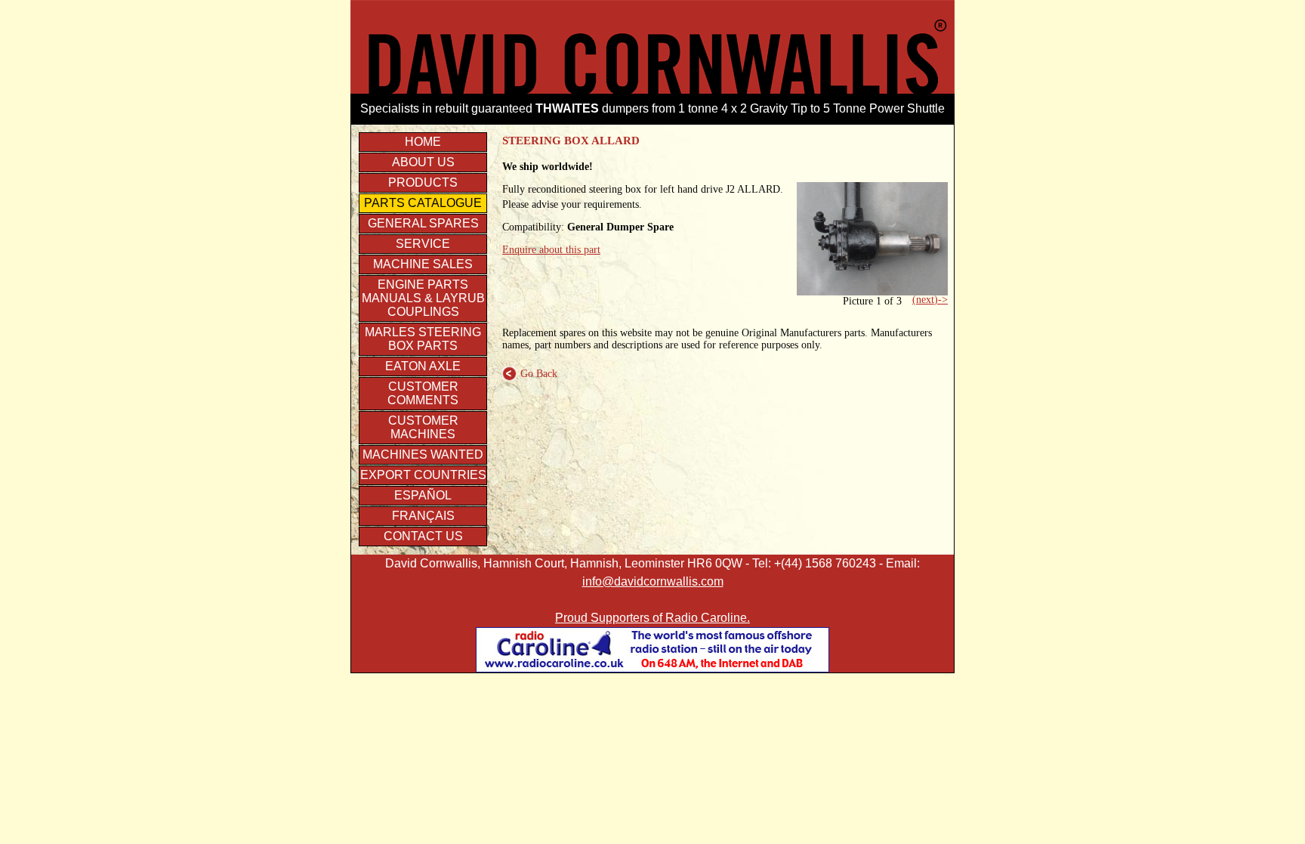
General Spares (423, 223)
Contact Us (423, 536)
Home (423, 141)
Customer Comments (422, 393)
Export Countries (423, 474)
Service (423, 243)
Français (423, 515)
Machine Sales (423, 264)
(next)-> (930, 299)
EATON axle (423, 366)
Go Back (529, 373)
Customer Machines (423, 427)
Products (423, 182)
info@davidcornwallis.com (652, 581)
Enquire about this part (551, 249)
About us (423, 162)
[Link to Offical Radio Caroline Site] (652, 668)
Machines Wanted (422, 454)
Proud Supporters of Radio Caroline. (652, 617)
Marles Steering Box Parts (423, 339)
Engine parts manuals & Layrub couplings (423, 298)
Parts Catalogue (423, 202)
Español (423, 495)
